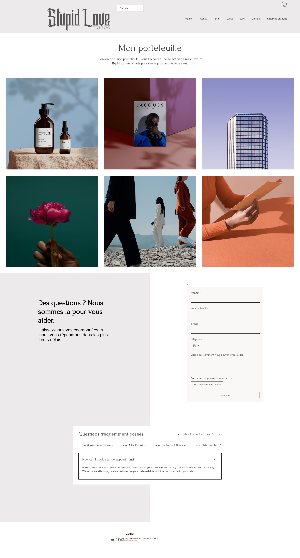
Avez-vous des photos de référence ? (211, 378)
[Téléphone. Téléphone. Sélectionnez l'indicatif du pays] (195, 346)
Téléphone (196, 339)
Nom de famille (200, 308)
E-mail (195, 323)
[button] (285, 4)
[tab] (97, 445)
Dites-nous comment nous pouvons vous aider (217, 354)
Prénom (196, 292)
